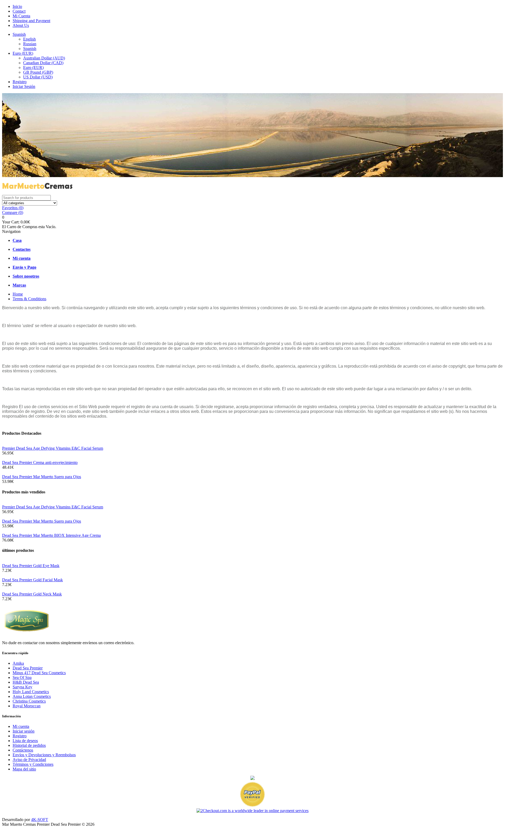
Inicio (17, 6)
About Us (21, 25)
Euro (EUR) (23, 53)
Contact (19, 11)
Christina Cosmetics (29, 701)
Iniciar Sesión (24, 86)
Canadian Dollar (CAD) (43, 63)
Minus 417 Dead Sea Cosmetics (39, 672)
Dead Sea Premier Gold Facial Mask (32, 580)
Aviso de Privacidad (29, 759)
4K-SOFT (39, 819)
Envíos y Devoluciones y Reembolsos (44, 755)
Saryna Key (22, 687)
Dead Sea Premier (28, 668)
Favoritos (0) (12, 208)
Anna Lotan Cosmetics (32, 696)
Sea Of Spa (22, 677)
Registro (20, 81)
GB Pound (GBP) (38, 72)
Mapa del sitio (24, 769)
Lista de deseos (25, 740)
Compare (12, 212)
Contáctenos (23, 750)
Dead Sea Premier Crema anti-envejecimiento (40, 462)
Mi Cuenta (21, 16)
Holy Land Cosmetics (31, 691)
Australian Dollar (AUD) (44, 58)
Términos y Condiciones (33, 764)
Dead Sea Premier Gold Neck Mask (32, 594)
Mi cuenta (21, 726)
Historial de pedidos (29, 745)
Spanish (19, 34)
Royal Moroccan (27, 706)
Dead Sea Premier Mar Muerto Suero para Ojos (41, 476)
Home (18, 294)
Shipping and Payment (31, 20)
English (29, 39)
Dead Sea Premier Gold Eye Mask (30, 565)
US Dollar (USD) (38, 77)
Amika (18, 663)
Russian (29, 44)
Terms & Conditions (29, 299)
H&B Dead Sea (26, 682)
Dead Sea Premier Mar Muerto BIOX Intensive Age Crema (51, 535)
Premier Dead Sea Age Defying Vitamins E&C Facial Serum (52, 448)
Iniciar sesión (23, 731)
